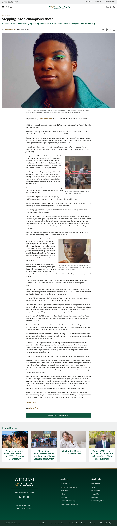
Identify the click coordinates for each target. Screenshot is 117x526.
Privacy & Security (105, 523)
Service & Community (68, 501)
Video (93, 487)
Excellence (64, 491)
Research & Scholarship (69, 487)
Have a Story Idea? (109, 2)
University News (66, 484)
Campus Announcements (69, 504)
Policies (92, 523)
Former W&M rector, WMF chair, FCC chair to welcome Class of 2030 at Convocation (102, 455)
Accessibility (41, 523)
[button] (110, 7)
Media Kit (98, 2)
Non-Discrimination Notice (77, 523)
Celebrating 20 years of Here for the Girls (73, 452)
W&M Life (64, 497)
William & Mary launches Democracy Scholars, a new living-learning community (44, 455)
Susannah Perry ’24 (9, 29)
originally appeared (45, 119)
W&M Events (95, 491)
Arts (36, 408)
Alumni (31, 408)
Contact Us (88, 2)
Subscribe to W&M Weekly (58, 415)
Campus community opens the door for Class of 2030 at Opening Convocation (15, 455)
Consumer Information (57, 523)
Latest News (95, 484)
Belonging (6, 15)
